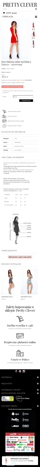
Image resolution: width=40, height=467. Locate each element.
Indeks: (3, 68)
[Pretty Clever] (20, 5)
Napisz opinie (5, 72)
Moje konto (6, 383)
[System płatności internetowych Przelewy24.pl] (20, 442)
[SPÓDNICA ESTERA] (33, 26)
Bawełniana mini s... (7, 296)
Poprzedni (34, 20)
